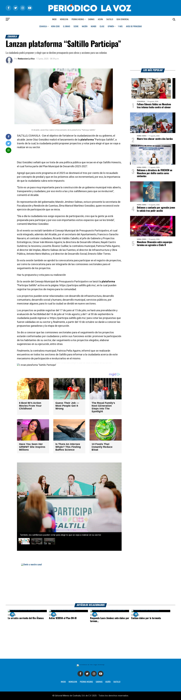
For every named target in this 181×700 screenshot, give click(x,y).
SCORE (76, 26)
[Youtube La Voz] (101, 674)
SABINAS (99, 682)
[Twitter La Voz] (87, 674)
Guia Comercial (123, 19)
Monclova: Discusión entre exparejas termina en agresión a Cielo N (154, 244)
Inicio (54, 19)
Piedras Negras (78, 19)
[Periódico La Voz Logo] (90, 8)
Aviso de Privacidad (134, 26)
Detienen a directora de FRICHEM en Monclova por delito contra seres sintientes (154, 173)
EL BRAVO (66, 26)
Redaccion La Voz (26, 59)
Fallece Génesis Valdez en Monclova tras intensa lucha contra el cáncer (154, 106)
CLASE (102, 26)
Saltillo (109, 19)
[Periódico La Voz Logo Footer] (90, 665)
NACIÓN (84, 26)
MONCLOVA (73, 682)
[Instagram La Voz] (94, 674)
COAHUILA (43, 26)
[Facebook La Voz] (80, 674)
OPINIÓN (111, 26)
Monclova (64, 19)
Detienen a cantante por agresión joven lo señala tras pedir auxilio (156, 209)
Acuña (100, 19)
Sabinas (91, 19)
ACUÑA (108, 682)
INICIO (63, 682)
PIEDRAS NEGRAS (86, 682)
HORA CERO (55, 26)
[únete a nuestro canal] (90, 583)
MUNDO (93, 26)
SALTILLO (116, 682)
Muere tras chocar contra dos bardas (155, 139)
